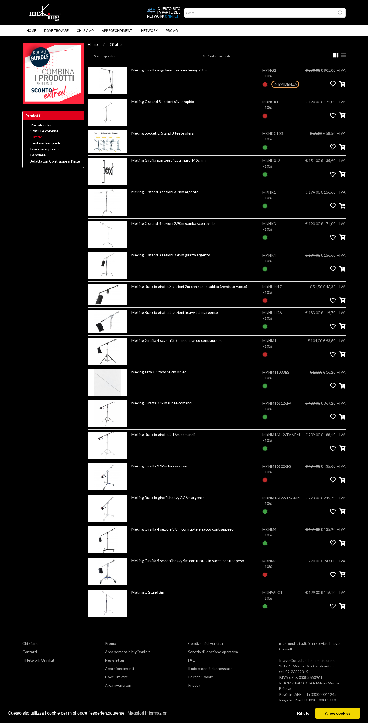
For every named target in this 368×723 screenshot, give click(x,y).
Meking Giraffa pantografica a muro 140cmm (168, 160)
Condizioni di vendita (205, 643)
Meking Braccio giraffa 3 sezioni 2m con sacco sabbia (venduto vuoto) (189, 286)
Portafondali (40, 125)
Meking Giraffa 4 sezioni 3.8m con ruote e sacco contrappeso (182, 529)
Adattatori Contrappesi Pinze (55, 161)
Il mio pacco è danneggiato (210, 668)
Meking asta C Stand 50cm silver (158, 372)
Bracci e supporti (44, 149)
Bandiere (38, 155)
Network (149, 31)
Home (31, 31)
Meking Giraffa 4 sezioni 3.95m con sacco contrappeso (177, 340)
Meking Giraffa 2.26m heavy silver (159, 466)
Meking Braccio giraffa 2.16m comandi (163, 434)
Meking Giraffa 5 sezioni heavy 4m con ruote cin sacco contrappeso (187, 560)
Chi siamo (85, 31)
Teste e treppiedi (45, 143)
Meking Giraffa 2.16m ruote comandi (161, 403)
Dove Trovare (56, 31)
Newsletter (114, 660)
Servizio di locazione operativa (213, 651)
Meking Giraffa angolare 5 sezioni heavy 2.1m (169, 70)
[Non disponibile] (265, 83)
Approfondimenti (117, 31)
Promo (172, 31)
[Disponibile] (265, 146)
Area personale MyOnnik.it (127, 651)
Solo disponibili (104, 56)
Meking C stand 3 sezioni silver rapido (162, 101)
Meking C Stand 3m (147, 592)
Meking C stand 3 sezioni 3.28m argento (165, 192)
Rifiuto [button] (303, 713)
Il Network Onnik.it (38, 660)
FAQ (192, 660)
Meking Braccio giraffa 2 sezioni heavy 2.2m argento (174, 312)
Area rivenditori (118, 685)
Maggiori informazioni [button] (148, 713)
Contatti (29, 651)
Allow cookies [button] (338, 713)
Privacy (194, 685)
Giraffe (116, 44)
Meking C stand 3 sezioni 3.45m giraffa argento (170, 255)
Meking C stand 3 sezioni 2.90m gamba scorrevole (173, 223)
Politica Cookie (200, 676)
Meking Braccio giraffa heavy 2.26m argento (168, 497)
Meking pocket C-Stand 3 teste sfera (162, 133)
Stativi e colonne (44, 131)
